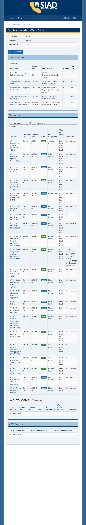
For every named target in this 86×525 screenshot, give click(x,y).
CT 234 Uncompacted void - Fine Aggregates (15, 380)
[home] (74, 18)
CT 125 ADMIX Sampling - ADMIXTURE (15, 217)
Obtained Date (26, 135)
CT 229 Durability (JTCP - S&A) (15, 370)
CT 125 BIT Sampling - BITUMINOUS (15, 225)
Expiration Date (35, 135)
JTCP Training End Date (63, 430)
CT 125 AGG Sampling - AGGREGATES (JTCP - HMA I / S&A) (15, 184)
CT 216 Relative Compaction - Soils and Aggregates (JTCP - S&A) (15, 322)
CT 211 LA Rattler (14, 303)
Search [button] (20, 18)
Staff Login (65, 18)
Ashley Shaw (52, 193)
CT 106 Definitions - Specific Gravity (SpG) (15, 157)
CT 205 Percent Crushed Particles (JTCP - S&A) (15, 272)
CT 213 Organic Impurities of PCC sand (15, 310)
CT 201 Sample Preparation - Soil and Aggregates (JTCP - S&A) (15, 240)
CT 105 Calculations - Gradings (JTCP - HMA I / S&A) (15, 145)
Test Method (14, 137)
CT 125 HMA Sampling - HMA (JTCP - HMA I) (15, 196)
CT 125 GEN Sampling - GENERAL (14, 169)
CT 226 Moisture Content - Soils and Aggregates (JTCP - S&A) (15, 349)
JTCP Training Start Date (39, 430)
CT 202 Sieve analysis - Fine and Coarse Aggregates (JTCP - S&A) (15, 254)
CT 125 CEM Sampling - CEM (14, 208)
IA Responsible (52, 135)
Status (43, 137)
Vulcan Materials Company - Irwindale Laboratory (20, 74)
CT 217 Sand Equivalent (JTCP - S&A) (15, 334)
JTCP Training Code (17, 430)
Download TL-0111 (15, 52)
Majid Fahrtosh (51, 168)
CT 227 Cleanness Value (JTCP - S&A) (15, 361)
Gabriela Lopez (51, 142)
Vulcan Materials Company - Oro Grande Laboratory (20, 88)
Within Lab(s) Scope (61, 132)
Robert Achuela (51, 155)
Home (12, 18)
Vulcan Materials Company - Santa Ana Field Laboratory (20, 103)
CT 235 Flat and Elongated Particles (15, 390)
